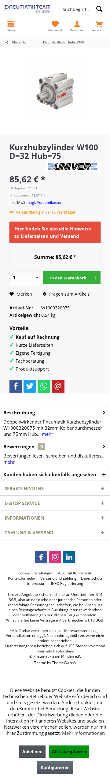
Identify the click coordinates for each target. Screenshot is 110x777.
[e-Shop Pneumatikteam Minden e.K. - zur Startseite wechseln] (27, 9)
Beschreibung (19, 412)
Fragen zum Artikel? (69, 294)
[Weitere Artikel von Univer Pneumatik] (73, 167)
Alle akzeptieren (69, 751)
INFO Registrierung (67, 583)
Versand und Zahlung (58, 578)
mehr (47, 434)
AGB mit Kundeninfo (75, 573)
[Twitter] (30, 386)
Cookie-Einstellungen (35, 573)
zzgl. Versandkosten (45, 202)
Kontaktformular (22, 578)
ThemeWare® (64, 662)
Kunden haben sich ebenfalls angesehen (49, 474)
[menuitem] (99, 26)
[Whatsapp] (44, 386)
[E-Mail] (58, 386)
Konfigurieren (55, 767)
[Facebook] (15, 386)
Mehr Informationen (83, 733)
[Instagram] (55, 557)
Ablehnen (32, 751)
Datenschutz (91, 578)
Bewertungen (19, 446)
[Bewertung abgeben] (26, 164)
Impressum (36, 583)
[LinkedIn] (69, 557)
